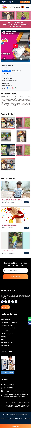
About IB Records (7, 339)
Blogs (4, 336)
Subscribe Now (15, 273)
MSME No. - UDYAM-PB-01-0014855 (11, 402)
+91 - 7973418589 (9, 382)
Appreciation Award (7, 328)
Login (21, 1)
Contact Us (5, 342)
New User (27, 1)
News (4, 333)
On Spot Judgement (8, 331)
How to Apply (5, 304)
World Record (6, 316)
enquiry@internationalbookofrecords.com (14, 388)
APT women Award (7, 322)
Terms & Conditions (24, 415)
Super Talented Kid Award (9, 319)
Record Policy (5, 415)
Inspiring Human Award (8, 325)
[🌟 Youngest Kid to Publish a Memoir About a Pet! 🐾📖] (8, 360)
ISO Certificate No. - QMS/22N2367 (20, 403)
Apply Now (15, 426)
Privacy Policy (14, 415)
